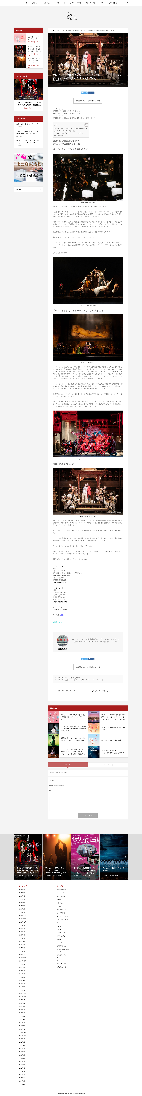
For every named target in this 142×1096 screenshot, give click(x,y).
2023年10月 (22, 1000)
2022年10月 (22, 1039)
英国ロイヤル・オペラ (88, 680)
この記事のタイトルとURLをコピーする (88, 101)
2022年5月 (22, 1055)
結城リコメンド (61, 967)
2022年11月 (22, 1035)
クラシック (63, 680)
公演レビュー (61, 939)
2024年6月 (22, 974)
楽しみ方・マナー (62, 964)
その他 (59, 899)
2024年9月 (22, 964)
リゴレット (79, 680)
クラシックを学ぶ (89, 3)
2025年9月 (22, 925)
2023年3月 (22, 1023)
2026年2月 (22, 909)
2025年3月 (22, 945)
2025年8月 (22, 928)
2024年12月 (22, 954)
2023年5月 (22, 1016)
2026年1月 (22, 912)
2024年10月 (22, 961)
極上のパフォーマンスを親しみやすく (65, 131)
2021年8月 (22, 1084)
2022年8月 (22, 1045)
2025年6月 (22, 935)
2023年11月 (22, 997)
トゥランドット (71, 680)
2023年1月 (22, 1029)
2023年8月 (22, 1006)
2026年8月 (22, 889)
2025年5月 (22, 938)
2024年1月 (22, 990)
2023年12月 (22, 993)
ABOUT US (102, 3)
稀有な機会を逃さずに (60, 135)
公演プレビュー (58, 622)
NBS (61, 615)
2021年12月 (22, 1071)
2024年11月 (22, 958)
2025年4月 (22, 941)
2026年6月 (22, 896)
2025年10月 (22, 922)
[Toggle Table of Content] (85, 125)
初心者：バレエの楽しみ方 (63, 950)
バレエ (65, 3)
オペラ (57, 3)
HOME (26, 3)
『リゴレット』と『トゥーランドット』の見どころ (69, 133)
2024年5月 (22, 977)
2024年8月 (22, 967)
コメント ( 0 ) (68, 764)
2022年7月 (22, 1048)
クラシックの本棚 (75, 3)
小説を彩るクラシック (63, 956)
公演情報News (35, 3)
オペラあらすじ (61, 909)
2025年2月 (22, 948)
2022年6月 (22, 1052)
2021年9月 (22, 1081)
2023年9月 (22, 1003)
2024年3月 (22, 984)
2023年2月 (22, 1026)
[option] (28, 857)
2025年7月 (22, 932)
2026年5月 (22, 899)
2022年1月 (22, 1068)
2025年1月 (22, 951)
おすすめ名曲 (61, 896)
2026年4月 (22, 902)
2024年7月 (22, 971)
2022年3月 (22, 1061)
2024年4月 (22, 980)
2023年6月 (22, 1013)
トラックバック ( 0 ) (108, 765)
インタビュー (48, 3)
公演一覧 (71, 678)
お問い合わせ (113, 3)
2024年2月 (22, 987)
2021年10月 (22, 1078)
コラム (59, 923)
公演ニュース (61, 933)
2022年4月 (22, 1058)
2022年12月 (22, 1032)
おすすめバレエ (61, 893)
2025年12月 (22, 915)
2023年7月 (22, 1009)
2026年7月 (22, 893)
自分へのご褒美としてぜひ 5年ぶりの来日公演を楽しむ (70, 128)
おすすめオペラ (61, 890)
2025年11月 (22, 919)
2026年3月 (22, 906)
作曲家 (59, 929)
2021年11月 (22, 1074)
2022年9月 (22, 1042)
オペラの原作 (61, 913)
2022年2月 (22, 1065)
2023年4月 (22, 1019)
